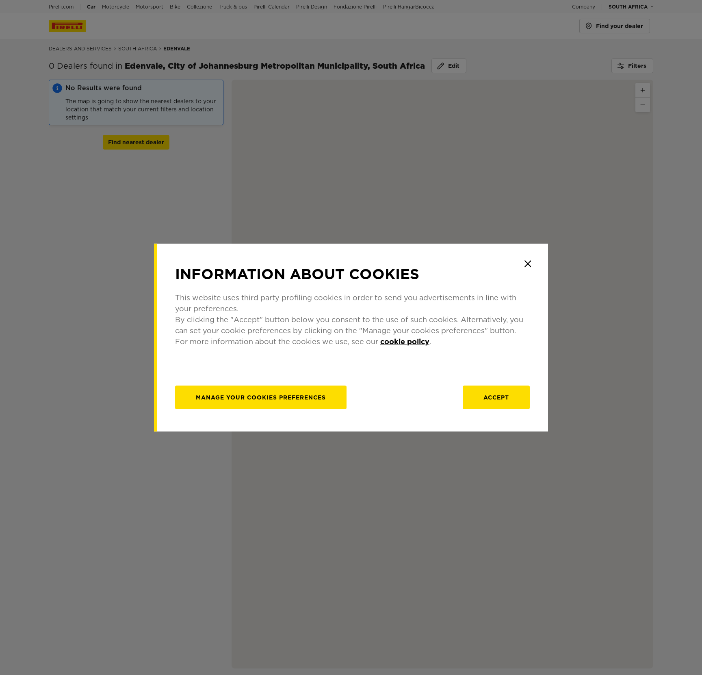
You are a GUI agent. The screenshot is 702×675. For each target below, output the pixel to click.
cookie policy (404, 341)
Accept (496, 397)
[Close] (528, 264)
